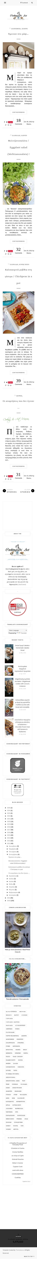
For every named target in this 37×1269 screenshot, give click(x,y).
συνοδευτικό (18, 1122)
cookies (24, 1015)
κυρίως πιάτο (24, 264)
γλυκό (8, 1088)
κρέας (8, 1105)
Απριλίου (12, 887)
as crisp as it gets (18, 1155)
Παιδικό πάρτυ (10, 1060)
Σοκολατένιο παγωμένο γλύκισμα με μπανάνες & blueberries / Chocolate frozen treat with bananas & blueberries (22, 726)
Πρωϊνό (8, 1063)
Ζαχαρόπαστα (10, 1043)
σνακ (26, 1119)
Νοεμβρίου (12, 849)
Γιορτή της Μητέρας (12, 1036)
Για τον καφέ (10, 1032)
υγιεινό (8, 1129)
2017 (8, 830)
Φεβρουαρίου (13, 892)
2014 (8, 838)
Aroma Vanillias (17, 1152)
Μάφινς (18, 1050)
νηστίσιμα (9, 1112)
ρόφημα (19, 1119)
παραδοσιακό (10, 1115)
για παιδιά (24, 1084)
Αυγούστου (12, 876)
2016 (8, 832)
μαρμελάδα (19, 1108)
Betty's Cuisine (17, 1163)
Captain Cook (17, 1166)
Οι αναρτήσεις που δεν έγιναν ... (18, 404)
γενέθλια (15, 1084)
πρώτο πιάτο (10, 1119)
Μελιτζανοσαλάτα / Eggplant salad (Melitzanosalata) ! (18, 147)
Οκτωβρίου (12, 851)
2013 (8, 841)
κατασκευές (10, 1101)
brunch (8, 1015)
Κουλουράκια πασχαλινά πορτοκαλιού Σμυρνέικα (22, 668)
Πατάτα (20, 1060)
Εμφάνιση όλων (26, 1181)
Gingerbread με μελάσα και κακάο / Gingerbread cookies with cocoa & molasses (22, 682)
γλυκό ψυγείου (17, 1088)
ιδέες (7, 1098)
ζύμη (15, 1095)
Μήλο (25, 1050)
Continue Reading (18, 112)
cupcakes (9, 1018)
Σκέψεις (19, 396)
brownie (22, 1011)
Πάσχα (8, 1056)
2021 (8, 819)
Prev (6, 55)
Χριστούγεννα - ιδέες (13, 1081)
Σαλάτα (15, 1063)
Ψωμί (7, 1084)
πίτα (16, 1112)
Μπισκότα (9, 1053)
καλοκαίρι (21, 1098)
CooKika (18, 1177)
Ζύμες (8, 1046)
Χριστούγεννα (10, 1077)
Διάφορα (25, 29)
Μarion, (29, 124)
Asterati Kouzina (17, 1159)
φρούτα (15, 1129)
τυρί (22, 1126)
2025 (8, 808)
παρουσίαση (21, 1115)
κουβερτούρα (20, 1101)
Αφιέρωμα (9, 1029)
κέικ (13, 1098)
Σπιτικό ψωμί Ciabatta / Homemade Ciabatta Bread (22, 647)
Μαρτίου (11, 889)
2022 (8, 816)
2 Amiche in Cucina (17, 1148)
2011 (8, 898)
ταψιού (8, 1126)
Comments (18, 121)
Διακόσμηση (16, 29)
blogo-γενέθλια (11, 1011)
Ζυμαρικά (20, 1043)
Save (11, 122)
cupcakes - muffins (12, 1022)
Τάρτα (15, 1070)
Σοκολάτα (21, 1067)
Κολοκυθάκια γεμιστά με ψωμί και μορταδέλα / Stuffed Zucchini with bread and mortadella (22, 703)
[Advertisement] (17, 515)
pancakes (9, 1025)
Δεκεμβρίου (13, 846)
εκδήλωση (18, 1091)
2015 (8, 835)
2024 (8, 810)
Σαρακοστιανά (10, 1067)
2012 (8, 843)
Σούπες (8, 1070)
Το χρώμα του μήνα (12, 1074)
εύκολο (8, 1095)
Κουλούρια (9, 1050)
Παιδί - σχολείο (18, 1056)
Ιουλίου (11, 878)
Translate (24, 633)
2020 (8, 821)
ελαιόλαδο (16, 135)
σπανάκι (8, 1122)
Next (30, 55)
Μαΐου (11, 884)
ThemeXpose (20, 1250)
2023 (8, 813)
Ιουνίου (11, 881)
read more (22, 584)
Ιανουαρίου (12, 895)
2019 (8, 824)
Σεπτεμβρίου (13, 854)
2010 (8, 900)
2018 (8, 827)
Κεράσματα (16, 1046)
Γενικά (17, 1029)
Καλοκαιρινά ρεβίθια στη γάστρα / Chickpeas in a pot (18, 276)
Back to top (28, 1256)
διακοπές (9, 1091)
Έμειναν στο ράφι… (18, 34)
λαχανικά (9, 1108)
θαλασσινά (23, 1095)
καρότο (24, 135)
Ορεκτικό (18, 1053)
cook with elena (17, 1170)
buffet (16, 1015)
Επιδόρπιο (20, 1039)
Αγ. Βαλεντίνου (20, 1025)
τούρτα (15, 1126)
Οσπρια (25, 1053)
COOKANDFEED (18, 1174)
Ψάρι (23, 1081)
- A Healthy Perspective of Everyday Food (18, 1143)
